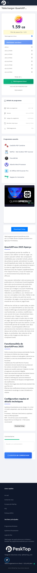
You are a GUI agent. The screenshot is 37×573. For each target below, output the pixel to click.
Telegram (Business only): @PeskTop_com (18, 555)
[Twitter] (7, 559)
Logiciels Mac (8, 535)
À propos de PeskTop (10, 504)
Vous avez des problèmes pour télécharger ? (18, 88)
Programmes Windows (10, 526)
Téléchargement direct (20, 81)
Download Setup (19, 229)
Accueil (6, 495)
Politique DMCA (8, 513)
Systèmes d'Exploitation (11, 531)
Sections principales (11, 519)
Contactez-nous (8, 500)
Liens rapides (8, 489)
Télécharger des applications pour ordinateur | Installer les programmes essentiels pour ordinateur (19, 540)
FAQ (5, 509)
